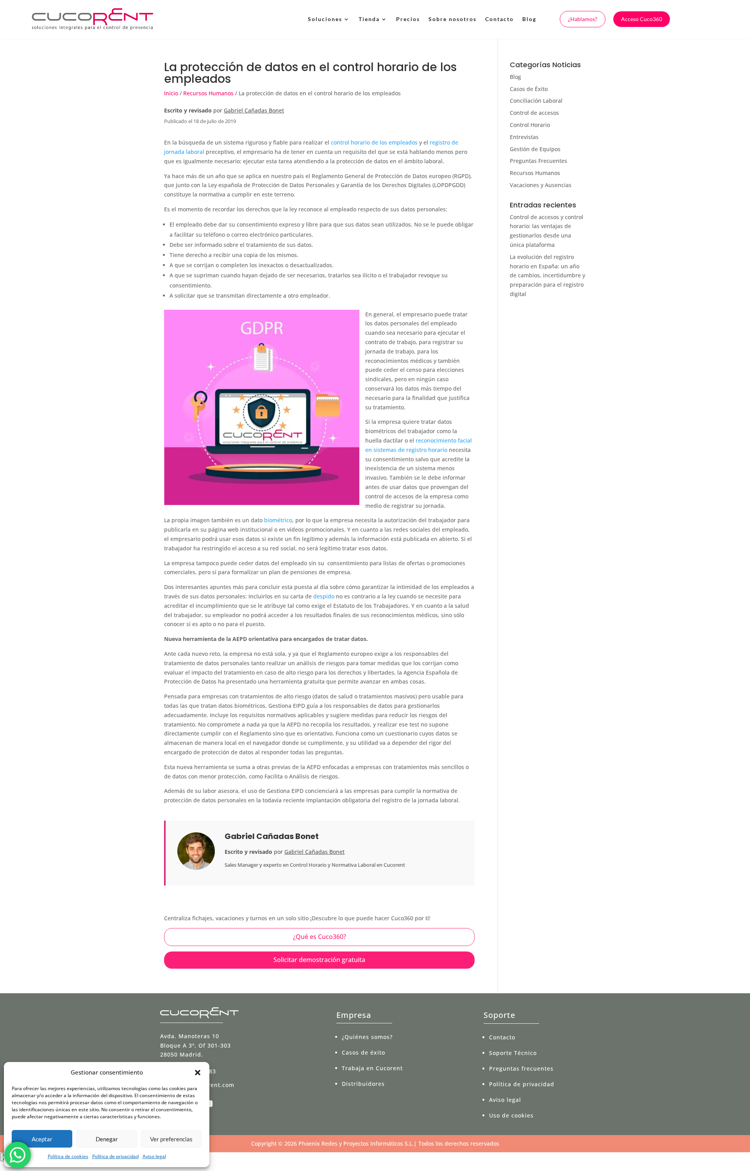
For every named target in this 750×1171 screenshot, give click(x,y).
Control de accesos (534, 112)
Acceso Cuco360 (641, 19)
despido (323, 596)
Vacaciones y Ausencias (540, 185)
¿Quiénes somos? (367, 1037)
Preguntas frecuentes (521, 1068)
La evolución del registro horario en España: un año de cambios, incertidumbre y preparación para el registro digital (547, 275)
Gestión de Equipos (535, 149)
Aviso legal (154, 1156)
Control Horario (530, 125)
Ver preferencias (171, 1138)
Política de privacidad (115, 1156)
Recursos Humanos (208, 93)
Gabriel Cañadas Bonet (254, 110)
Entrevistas (524, 137)
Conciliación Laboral (536, 100)
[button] (198, 1072)
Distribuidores (363, 1083)
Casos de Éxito (529, 89)
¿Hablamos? (582, 19)
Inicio (171, 93)
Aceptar (42, 1138)
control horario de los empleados (374, 142)
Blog (529, 19)
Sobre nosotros (453, 19)
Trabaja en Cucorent (372, 1068)
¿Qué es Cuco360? (319, 936)
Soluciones (325, 19)
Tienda (369, 19)
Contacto (499, 19)
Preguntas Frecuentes (538, 160)
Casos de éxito (363, 1052)
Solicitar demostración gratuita (319, 959)
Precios (408, 19)
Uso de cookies (511, 1115)
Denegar (107, 1138)
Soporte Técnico (513, 1053)
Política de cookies (68, 1156)
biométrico (278, 520)
